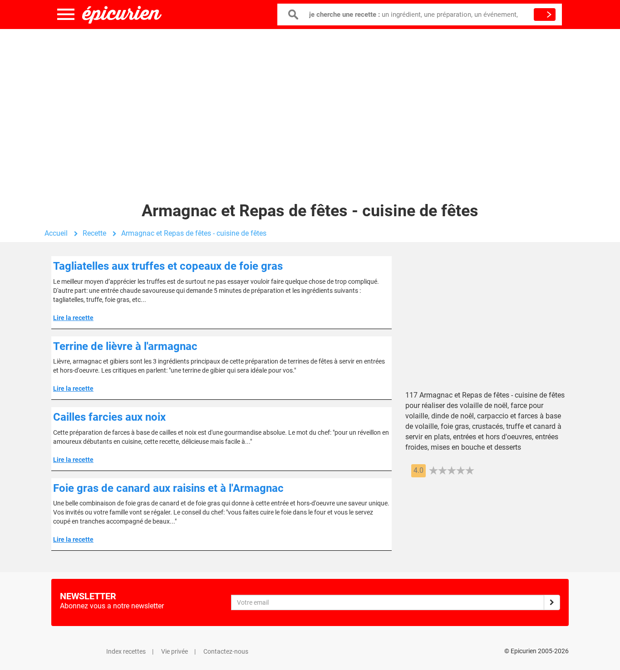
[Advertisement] (310, 102)
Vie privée (174, 651)
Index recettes (126, 651)
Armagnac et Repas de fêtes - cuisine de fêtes (193, 233)
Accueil (56, 233)
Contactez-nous (225, 651)
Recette (94, 233)
